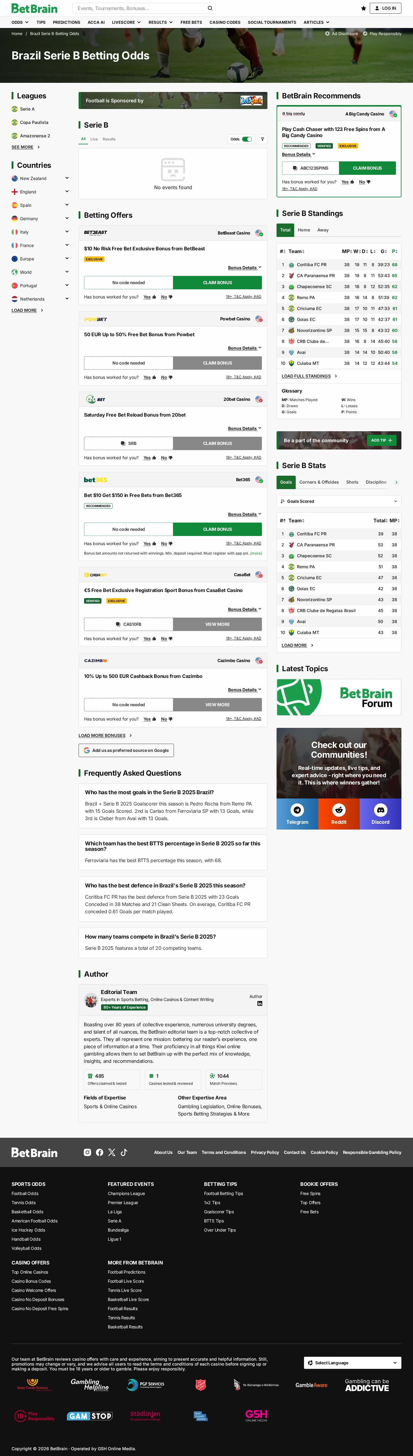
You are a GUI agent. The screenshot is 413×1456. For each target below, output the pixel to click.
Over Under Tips (220, 1229)
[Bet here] (300, 190)
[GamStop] (90, 1416)
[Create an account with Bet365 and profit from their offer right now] (244, 544)
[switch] (241, 139)
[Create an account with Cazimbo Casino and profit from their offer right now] (244, 719)
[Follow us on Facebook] (99, 1152)
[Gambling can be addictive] (367, 1385)
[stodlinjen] (145, 1416)
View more (217, 624)
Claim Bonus (217, 282)
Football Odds (25, 1193)
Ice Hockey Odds (28, 1229)
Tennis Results (121, 1317)
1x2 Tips (212, 1202)
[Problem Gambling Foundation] (145, 1385)
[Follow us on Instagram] (87, 1152)
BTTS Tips (214, 1220)
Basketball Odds (27, 1211)
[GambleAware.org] (311, 1385)
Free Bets (309, 1211)
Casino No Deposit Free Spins (40, 1308)
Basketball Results (125, 1326)
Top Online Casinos (30, 1271)
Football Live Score (126, 1281)
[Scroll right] (396, 482)
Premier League (123, 1202)
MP (346, 251)
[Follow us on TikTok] (124, 1152)
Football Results (123, 1308)
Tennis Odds (24, 1202)
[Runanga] (256, 1385)
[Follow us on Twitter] (111, 1152)
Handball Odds (26, 1239)
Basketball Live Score (128, 1299)
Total (379, 520)
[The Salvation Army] (201, 1385)
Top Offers (310, 1202)
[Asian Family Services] (34, 1385)
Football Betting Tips (223, 1193)
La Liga (115, 1211)
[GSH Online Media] (256, 1416)
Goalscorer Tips (219, 1211)
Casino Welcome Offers (34, 1290)
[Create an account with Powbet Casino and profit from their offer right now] (244, 377)
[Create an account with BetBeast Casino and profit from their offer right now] (244, 298)
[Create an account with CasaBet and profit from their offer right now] (244, 638)
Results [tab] (109, 139)
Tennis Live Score (124, 1290)
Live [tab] (94, 139)
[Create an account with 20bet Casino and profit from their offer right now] (244, 457)
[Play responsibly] (34, 1416)
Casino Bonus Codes (31, 1281)
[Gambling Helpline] (90, 1385)
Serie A (115, 1220)
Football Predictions (126, 1271)
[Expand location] (67, 178)
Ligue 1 (114, 1239)
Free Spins (310, 1193)
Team (295, 251)
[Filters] (262, 139)
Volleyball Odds (26, 1248)
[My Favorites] (364, 8)
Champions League (126, 1193)
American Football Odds (35, 1220)
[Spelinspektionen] (201, 1416)
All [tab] (83, 138)
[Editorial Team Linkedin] (259, 1003)
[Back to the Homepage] (34, 8)
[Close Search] (210, 8)
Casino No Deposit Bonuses (38, 1299)
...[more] (255, 553)
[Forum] (339, 697)
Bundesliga (118, 1229)
